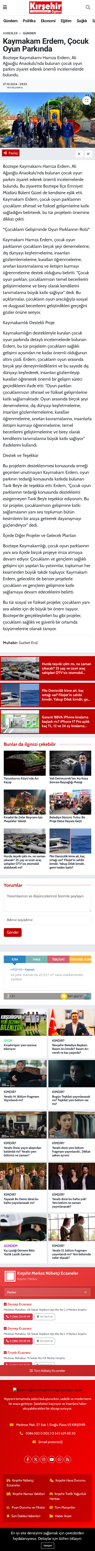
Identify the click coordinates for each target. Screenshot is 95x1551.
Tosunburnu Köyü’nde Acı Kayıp (21, 780)
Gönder (13, 932)
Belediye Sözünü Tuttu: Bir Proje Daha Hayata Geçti (67, 819)
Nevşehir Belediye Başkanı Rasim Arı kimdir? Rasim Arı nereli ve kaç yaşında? (70, 1049)
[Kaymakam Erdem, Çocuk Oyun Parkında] (47, 120)
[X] (35, 1459)
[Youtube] (51, 1459)
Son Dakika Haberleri (25, 1516)
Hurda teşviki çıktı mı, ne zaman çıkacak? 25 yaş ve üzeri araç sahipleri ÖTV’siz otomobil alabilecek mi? (25, 861)
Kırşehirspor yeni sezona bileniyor (20, 1047)
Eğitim (66, 20)
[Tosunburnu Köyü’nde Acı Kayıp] (25, 763)
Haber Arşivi (63, 1516)
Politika (29, 20)
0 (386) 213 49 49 (20, 1316)
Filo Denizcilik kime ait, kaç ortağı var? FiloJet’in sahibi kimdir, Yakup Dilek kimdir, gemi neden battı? (67, 861)
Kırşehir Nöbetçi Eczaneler (20, 1482)
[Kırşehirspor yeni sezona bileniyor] (23, 1022)
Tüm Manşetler (65, 1507)
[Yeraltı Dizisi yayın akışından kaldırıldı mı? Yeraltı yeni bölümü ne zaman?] (23, 1125)
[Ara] (88, 8)
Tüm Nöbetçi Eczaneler (49, 1371)
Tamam (48, 1545)
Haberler (10, 33)
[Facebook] (27, 1459)
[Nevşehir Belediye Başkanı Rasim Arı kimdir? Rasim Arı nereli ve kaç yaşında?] (71, 1022)
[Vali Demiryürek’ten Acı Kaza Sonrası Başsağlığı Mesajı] (70, 763)
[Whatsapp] (59, 1459)
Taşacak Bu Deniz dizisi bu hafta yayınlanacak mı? (21, 1201)
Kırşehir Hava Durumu (70, 1480)
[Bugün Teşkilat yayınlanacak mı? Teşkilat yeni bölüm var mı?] (71, 1073)
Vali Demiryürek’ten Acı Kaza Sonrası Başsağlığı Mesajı (68, 780)
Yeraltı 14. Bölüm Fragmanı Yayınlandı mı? (21, 1098)
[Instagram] (43, 1459)
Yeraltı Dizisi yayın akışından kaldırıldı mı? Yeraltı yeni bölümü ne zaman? (22, 1151)
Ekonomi (48, 20)
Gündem (10, 20)
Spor (8, 1041)
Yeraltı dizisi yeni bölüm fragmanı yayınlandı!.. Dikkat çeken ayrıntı (71, 1151)
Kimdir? (58, 1041)
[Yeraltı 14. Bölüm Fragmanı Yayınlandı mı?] (23, 1073)
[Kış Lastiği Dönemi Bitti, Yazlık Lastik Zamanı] (23, 1227)
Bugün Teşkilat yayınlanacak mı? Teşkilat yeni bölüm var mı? (71, 1100)
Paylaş (13, 153)
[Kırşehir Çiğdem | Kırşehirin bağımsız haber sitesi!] (45, 7)
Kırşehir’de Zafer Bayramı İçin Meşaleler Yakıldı (23, 819)
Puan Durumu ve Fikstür (28, 1507)
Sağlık (82, 20)
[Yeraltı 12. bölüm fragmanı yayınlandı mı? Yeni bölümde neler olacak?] (71, 1227)
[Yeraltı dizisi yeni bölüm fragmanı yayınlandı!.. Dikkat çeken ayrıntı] (71, 1125)
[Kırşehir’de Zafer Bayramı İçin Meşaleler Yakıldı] (25, 801)
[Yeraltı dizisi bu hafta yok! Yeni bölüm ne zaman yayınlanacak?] (71, 1176)
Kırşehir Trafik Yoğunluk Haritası (67, 1496)
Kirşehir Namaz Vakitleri (29, 1494)
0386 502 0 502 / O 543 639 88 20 (50, 1433)
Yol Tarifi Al (46, 1316)
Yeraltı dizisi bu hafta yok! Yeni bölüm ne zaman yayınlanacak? (69, 1202)
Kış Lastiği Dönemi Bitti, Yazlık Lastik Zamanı (19, 1252)
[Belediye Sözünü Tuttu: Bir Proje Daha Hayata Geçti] (70, 801)
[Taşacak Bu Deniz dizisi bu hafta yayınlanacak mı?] (23, 1176)
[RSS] (67, 1459)
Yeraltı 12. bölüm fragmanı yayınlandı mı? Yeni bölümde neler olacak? (71, 1254)
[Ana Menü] (5, 7)
